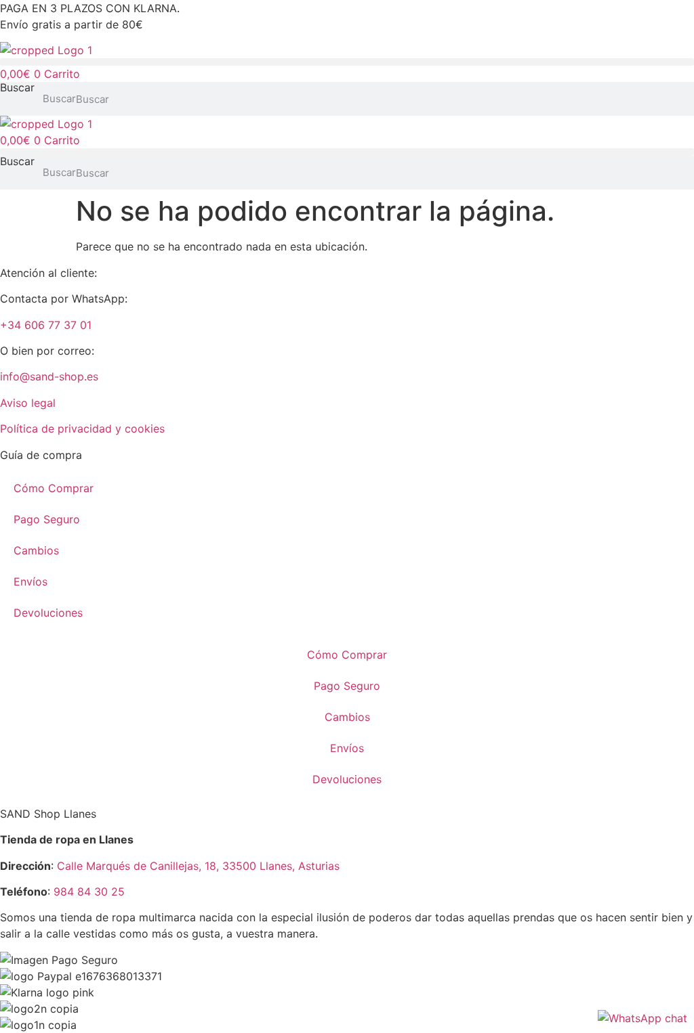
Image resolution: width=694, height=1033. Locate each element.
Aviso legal (28, 403)
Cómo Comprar (54, 488)
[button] (347, 62)
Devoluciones (48, 612)
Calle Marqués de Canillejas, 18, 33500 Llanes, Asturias (198, 866)
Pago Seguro (47, 519)
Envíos (30, 581)
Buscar (17, 88)
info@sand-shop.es (49, 376)
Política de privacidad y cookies (82, 428)
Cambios (36, 550)
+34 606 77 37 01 (45, 325)
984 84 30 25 (89, 891)
